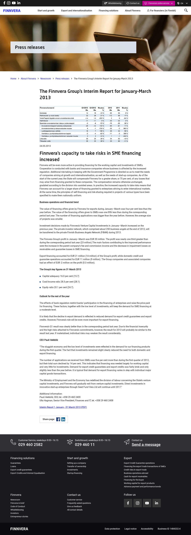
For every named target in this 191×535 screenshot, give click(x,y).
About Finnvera (132, 10)
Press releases (62, 78)
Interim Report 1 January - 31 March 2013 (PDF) (63, 407)
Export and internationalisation (76, 10)
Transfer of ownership (76, 466)
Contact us (134, 3)
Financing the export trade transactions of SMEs (145, 466)
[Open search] (186, 10)
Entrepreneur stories (19, 516)
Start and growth (46, 10)
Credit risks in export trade (135, 470)
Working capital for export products (139, 483)
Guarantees (15, 463)
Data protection (112, 528)
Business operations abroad (136, 473)
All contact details (74, 510)
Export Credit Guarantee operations (139, 463)
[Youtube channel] (14, 4)
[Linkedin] (63, 419)
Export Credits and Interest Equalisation (27, 473)
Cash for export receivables (135, 476)
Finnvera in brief (17, 503)
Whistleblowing (114, 3)
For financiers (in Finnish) (163, 10)
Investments (72, 470)
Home (13, 78)
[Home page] (11, 10)
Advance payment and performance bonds (142, 486)
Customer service (74, 500)
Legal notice (130, 528)
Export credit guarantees (21, 470)
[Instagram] (8, 4)
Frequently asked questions (79, 503)
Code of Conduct (17, 506)
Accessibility (147, 528)
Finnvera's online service (158, 3)
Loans (13, 466)
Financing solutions (108, 10)
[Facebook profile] (4, 4)
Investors (14, 513)
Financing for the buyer (134, 480)
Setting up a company (76, 463)
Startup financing (74, 473)
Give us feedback (74, 506)
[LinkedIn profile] (18, 4)
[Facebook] (58, 419)
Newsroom (45, 78)
